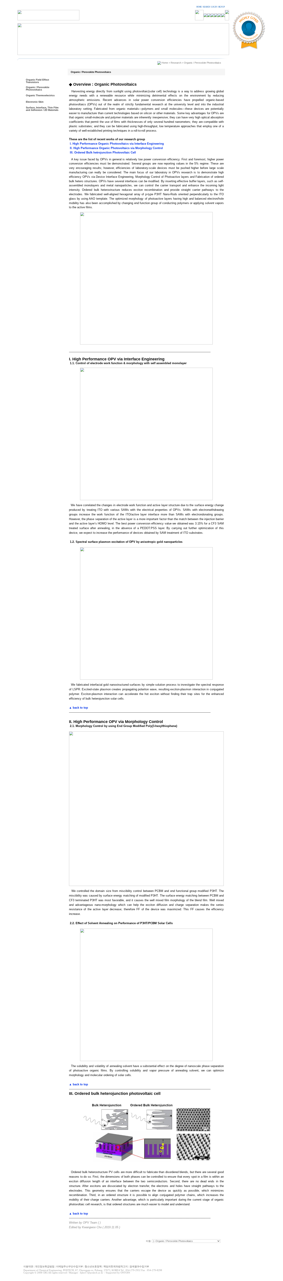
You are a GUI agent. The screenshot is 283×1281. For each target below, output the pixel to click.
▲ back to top (78, 707)
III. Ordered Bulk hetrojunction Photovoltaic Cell (102, 152)
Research (176, 62)
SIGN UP (221, 7)
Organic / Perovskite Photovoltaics (37, 88)
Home (165, 62)
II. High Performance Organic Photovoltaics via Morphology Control (116, 148)
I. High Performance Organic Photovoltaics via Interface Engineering (116, 143)
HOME (199, 7)
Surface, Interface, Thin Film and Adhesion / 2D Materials (42, 108)
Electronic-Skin (35, 101)
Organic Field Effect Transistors (37, 80)
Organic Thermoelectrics (40, 95)
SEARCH (206, 7)
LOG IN (214, 7)
